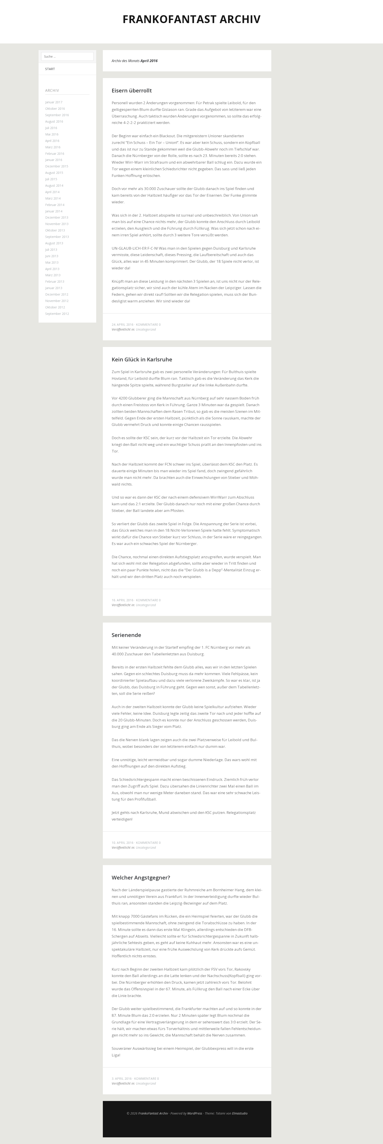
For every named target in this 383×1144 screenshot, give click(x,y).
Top (187, 1126)
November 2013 (56, 224)
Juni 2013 (51, 256)
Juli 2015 (51, 179)
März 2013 (53, 275)
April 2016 (52, 141)
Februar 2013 (54, 281)
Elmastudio (240, 1113)
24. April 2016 (122, 324)
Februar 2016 (54, 153)
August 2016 (54, 121)
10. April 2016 (122, 842)
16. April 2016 (122, 600)
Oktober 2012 (55, 307)
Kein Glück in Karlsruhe (142, 359)
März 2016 (53, 147)
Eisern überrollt (132, 90)
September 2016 (57, 115)
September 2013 (57, 237)
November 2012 (56, 301)
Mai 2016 (52, 134)
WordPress (194, 1113)
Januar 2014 (53, 211)
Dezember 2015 (56, 166)
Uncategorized (146, 329)
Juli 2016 (51, 128)
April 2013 (52, 269)
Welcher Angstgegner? (141, 877)
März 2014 (53, 198)
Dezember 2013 (56, 217)
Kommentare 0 (148, 324)
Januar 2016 (53, 160)
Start (50, 69)
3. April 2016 (122, 1078)
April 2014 (52, 192)
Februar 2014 (54, 205)
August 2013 (54, 243)
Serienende (126, 635)
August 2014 (54, 185)
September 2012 (57, 313)
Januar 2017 (53, 102)
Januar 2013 (53, 288)
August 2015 (54, 172)
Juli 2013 (51, 249)
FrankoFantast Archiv (192, 19)
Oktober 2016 (55, 108)
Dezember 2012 (56, 294)
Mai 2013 (52, 262)
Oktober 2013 (55, 230)
